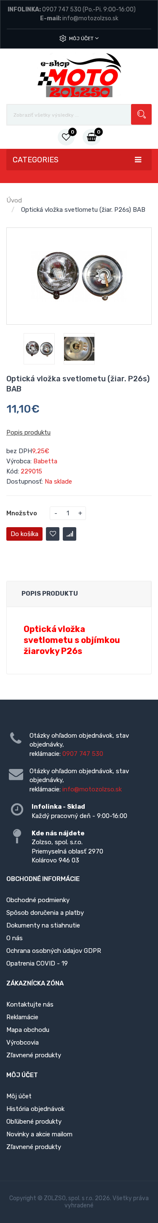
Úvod (14, 200)
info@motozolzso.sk (90, 18)
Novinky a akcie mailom (39, 1134)
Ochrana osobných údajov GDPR (53, 951)
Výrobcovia (22, 1042)
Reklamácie (22, 1017)
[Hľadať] (141, 114)
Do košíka (24, 534)
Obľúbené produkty (34, 1121)
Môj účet (82, 38)
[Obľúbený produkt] (52, 534)
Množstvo (21, 513)
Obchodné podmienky (38, 900)
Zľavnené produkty (33, 1055)
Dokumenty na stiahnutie (43, 925)
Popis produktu (28, 432)
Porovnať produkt (69, 534)
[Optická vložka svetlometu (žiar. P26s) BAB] (39, 348)
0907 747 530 (61, 9)
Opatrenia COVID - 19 (37, 963)
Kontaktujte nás (30, 1004)
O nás (14, 938)
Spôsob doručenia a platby (45, 913)
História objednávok (35, 1109)
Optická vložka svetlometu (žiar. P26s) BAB (83, 209)
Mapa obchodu (27, 1030)
